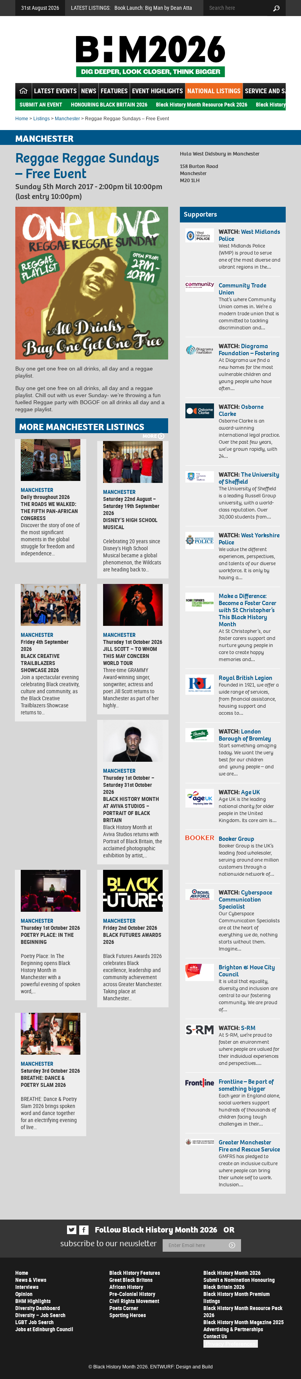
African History (126, 1286)
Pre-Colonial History (132, 1294)
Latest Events (55, 91)
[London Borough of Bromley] (199, 735)
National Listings (214, 91)
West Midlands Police (249, 235)
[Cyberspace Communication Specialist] (199, 894)
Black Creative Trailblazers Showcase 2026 (40, 663)
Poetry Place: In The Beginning (47, 938)
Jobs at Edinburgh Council (44, 1329)
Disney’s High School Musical (130, 523)
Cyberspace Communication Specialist (245, 899)
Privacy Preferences (231, 1344)
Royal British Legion (245, 678)
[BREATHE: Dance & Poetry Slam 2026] (50, 1034)
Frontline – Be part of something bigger (246, 1085)
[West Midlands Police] (199, 235)
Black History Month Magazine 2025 (243, 1322)
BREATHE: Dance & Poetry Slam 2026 (43, 1081)
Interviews (26, 1286)
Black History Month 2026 (232, 1272)
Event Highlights (157, 91)
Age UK (250, 792)
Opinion (24, 1294)
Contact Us (215, 1336)
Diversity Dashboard (37, 1308)
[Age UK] (199, 798)
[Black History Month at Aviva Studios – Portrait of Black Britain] (133, 741)
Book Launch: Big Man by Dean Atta (153, 7)
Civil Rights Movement (134, 1301)
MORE (150, 436)
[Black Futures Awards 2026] (133, 891)
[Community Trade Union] (199, 287)
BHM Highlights (33, 1301)
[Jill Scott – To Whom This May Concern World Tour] (133, 605)
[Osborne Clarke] (199, 410)
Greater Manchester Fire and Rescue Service (249, 1145)
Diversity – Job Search (40, 1315)
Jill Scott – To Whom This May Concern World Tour (130, 656)
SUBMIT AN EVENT (41, 104)
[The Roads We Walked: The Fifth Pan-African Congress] (50, 460)
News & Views (30, 1279)
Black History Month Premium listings (236, 1297)
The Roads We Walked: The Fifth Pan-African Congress (49, 511)
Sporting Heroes (127, 1315)
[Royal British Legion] (199, 684)
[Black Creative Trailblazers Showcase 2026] (50, 605)
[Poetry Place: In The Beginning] (50, 891)
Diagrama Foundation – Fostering (249, 349)
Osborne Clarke (241, 410)
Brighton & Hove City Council (247, 970)
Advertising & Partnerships (233, 1329)
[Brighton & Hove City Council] (199, 972)
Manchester (67, 118)
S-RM (248, 1028)
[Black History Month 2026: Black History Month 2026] (150, 56)
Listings (41, 118)
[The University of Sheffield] (199, 477)
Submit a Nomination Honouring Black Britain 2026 (239, 1283)
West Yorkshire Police (249, 538)
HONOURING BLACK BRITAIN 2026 (109, 104)
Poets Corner (123, 1308)
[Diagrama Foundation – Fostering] (199, 349)
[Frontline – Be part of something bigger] (199, 1082)
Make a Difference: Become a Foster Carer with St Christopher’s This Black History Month (247, 610)
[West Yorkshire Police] (199, 540)
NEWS (88, 91)
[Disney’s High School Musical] (133, 462)
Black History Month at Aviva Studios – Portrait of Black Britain (131, 809)
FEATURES (114, 91)
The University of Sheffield (249, 478)
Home (21, 118)
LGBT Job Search (34, 1322)
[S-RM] (199, 1030)
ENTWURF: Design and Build (181, 1367)
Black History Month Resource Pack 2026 (201, 104)
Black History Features (134, 1272)
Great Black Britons (130, 1279)
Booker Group (237, 839)
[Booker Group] (199, 837)
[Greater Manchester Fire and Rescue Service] (199, 1142)
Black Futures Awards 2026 (132, 938)
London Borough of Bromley (245, 735)
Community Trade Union (242, 288)
